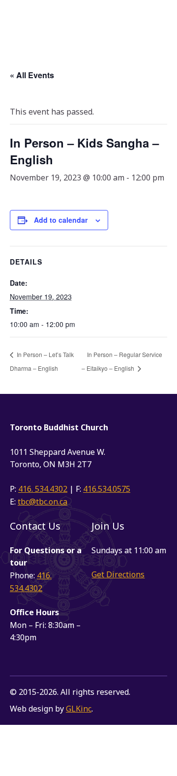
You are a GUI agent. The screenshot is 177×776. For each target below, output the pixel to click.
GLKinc (78, 708)
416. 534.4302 (42, 488)
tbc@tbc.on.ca (42, 501)
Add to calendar (61, 220)
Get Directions (118, 574)
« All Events (32, 75)
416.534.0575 (106, 488)
